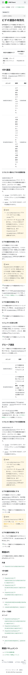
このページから (7, 16)
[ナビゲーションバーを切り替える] (3, 2)
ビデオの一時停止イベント (11, 295)
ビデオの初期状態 (9, 652)
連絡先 (21, 670)
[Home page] (3, 7)
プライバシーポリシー (10, 670)
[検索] (25, 2)
